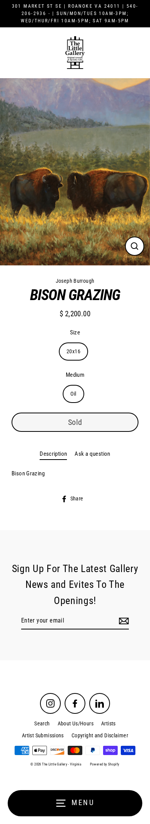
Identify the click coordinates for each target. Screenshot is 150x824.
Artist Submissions (43, 735)
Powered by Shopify (105, 764)
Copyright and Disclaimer (100, 735)
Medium (75, 374)
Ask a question (92, 453)
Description (53, 453)
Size (75, 332)
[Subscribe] (123, 621)
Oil (73, 394)
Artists (108, 723)
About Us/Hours (75, 723)
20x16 (73, 351)
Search (42, 723)
